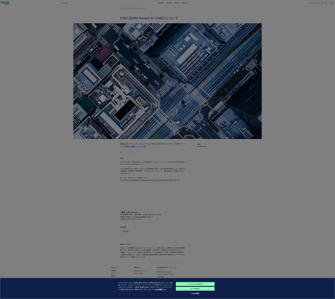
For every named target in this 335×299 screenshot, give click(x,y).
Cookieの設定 (195, 293)
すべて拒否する (195, 289)
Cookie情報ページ (160, 289)
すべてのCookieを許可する (195, 284)
